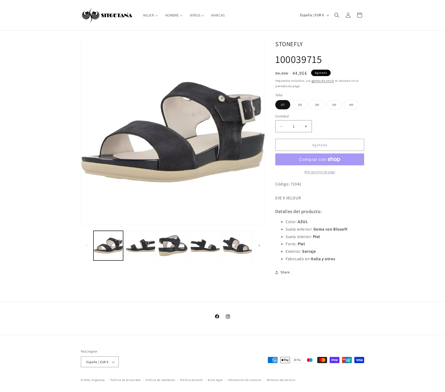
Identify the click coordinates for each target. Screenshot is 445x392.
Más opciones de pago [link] (319, 172)
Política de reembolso (160, 380)
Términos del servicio (281, 380)
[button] (337, 15)
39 (337, 105)
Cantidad (282, 116)
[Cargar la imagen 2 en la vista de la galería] (140, 245)
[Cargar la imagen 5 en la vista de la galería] (237, 245)
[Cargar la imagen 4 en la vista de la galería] (205, 245)
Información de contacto (244, 380)
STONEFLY (289, 44)
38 (319, 105)
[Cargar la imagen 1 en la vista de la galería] (108, 245)
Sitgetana (98, 380)
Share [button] (285, 272)
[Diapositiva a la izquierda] (86, 245)
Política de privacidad (125, 380)
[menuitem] (150, 15)
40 (354, 105)
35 (302, 105)
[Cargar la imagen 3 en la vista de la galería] (173, 245)
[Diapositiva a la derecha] (259, 245)
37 (285, 105)
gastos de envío (323, 81)
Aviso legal (215, 380)
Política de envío (191, 380)
